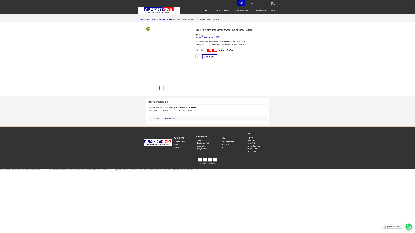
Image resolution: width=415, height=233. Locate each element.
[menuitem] (274, 3)
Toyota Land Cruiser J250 (162, 19)
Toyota (148, 19)
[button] (149, 88)
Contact (273, 10)
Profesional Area (259, 10)
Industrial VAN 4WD (223, 10)
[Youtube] (215, 159)
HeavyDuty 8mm (170, 118)
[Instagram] (210, 159)
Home (142, 19)
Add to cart (209, 57)
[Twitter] (205, 159)
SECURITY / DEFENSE (241, 10)
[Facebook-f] (200, 159)
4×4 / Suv (208, 10)
